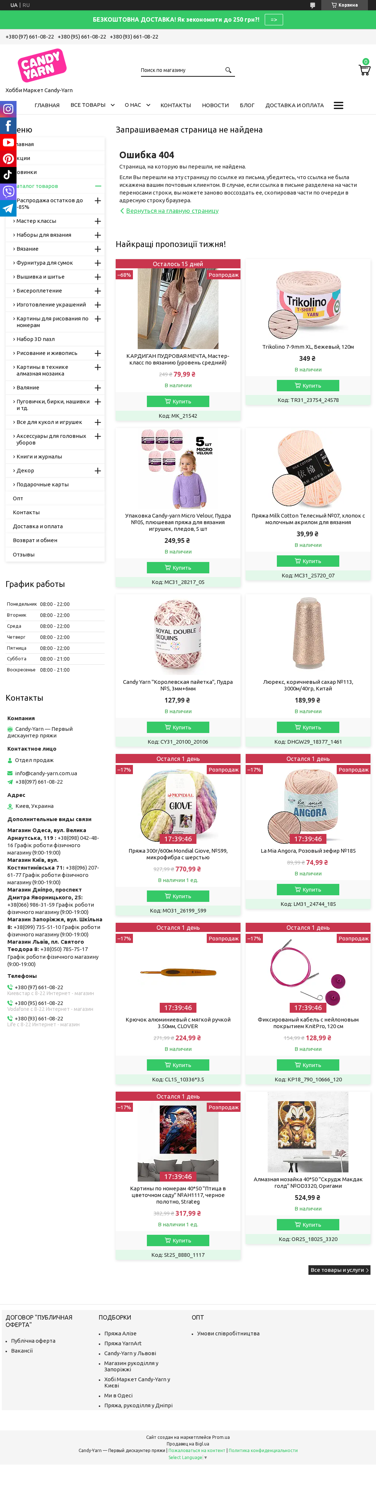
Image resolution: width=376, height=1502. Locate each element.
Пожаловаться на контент (197, 1450)
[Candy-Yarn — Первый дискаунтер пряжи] (42, 64)
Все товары (87, 105)
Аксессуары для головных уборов (51, 439)
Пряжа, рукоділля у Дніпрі (138, 1405)
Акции (21, 158)
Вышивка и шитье (41, 276)
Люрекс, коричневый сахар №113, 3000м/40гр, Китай (308, 685)
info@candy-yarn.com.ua (46, 773)
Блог (247, 105)
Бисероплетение (39, 290)
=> (274, 19)
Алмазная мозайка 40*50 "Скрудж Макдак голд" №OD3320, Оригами (308, 1182)
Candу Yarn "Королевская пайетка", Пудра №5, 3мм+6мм (178, 685)
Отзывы (24, 554)
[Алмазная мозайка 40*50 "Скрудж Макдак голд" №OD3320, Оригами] (308, 1132)
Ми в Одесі (118, 1395)
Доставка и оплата (294, 105)
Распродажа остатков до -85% (50, 203)
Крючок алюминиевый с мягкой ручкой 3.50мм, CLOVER (178, 1022)
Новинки (25, 172)
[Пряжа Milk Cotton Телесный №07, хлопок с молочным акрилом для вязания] (308, 468)
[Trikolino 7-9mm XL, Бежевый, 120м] (308, 299)
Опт (18, 498)
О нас (133, 105)
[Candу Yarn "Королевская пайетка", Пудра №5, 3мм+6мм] (178, 634)
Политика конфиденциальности (263, 1450)
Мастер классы (36, 221)
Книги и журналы (39, 456)
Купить (182, 401)
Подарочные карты (43, 484)
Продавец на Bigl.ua (188, 1443)
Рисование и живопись (47, 353)
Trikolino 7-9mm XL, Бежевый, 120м (308, 347)
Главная (47, 105)
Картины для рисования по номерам (52, 321)
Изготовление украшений (51, 304)
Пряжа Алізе (120, 1333)
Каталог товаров (35, 186)
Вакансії (22, 1350)
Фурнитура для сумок (45, 263)
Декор (25, 470)
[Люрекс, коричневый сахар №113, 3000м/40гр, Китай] (308, 634)
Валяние (28, 387)
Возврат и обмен (35, 540)
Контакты (175, 105)
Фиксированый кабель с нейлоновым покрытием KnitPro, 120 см (308, 1022)
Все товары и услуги (337, 1270)
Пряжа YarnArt (123, 1343)
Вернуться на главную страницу (172, 210)
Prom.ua (221, 1437)
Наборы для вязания (44, 235)
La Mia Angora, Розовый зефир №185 (308, 851)
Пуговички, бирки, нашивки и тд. (53, 404)
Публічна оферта (33, 1341)
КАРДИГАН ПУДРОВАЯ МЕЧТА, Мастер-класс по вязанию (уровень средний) (177, 359)
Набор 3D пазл (36, 339)
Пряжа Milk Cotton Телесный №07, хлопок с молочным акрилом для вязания (308, 518)
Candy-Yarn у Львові (130, 1353)
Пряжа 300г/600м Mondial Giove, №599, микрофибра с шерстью (178, 854)
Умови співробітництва (228, 1333)
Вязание (28, 249)
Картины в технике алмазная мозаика (42, 370)
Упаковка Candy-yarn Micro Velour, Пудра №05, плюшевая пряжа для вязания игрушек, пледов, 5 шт (178, 522)
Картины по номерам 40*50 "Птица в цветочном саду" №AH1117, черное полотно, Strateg (178, 1195)
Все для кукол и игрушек (49, 422)
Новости (215, 105)
